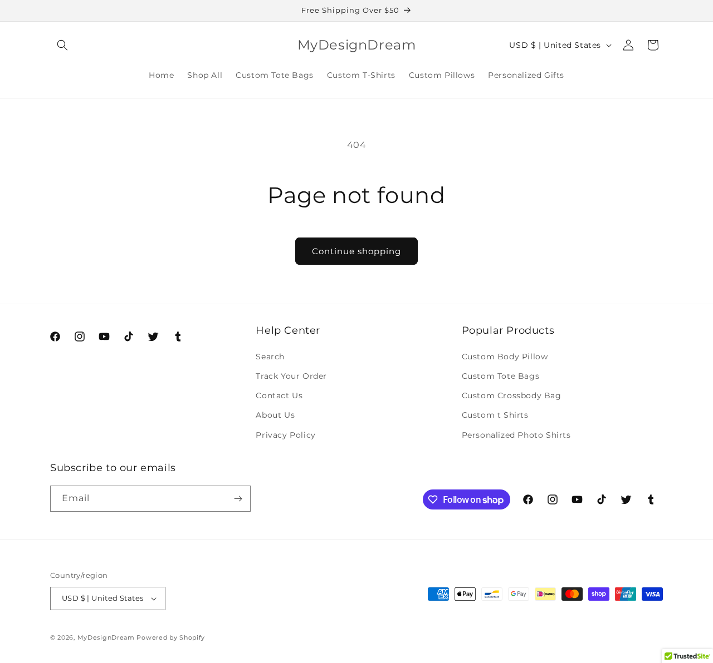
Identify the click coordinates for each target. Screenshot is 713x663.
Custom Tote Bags (501, 376)
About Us (275, 415)
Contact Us (279, 395)
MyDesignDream (106, 637)
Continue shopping (356, 251)
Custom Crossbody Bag (511, 395)
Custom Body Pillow (505, 357)
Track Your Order (291, 376)
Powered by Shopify (170, 637)
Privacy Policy (285, 435)
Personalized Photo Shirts (516, 435)
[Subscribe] (238, 499)
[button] (62, 45)
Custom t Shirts (495, 415)
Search (270, 357)
